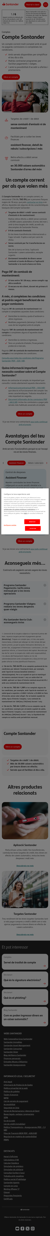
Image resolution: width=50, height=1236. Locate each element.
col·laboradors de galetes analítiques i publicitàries (19, 509)
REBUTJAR (32, 521)
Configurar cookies (10, 525)
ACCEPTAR (33, 528)
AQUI (25, 513)
